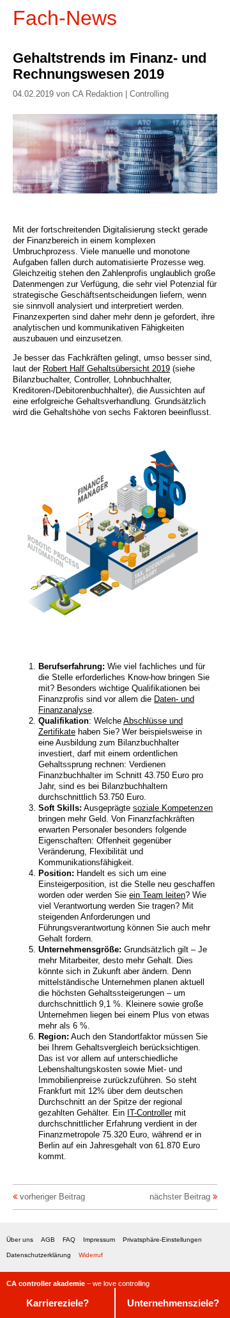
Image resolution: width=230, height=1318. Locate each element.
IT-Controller (149, 1113)
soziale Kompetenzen (173, 808)
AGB (48, 1239)
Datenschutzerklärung (38, 1254)
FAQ (69, 1239)
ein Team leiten (157, 895)
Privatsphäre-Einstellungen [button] (162, 1239)
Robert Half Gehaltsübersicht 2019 (106, 368)
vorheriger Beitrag (52, 1196)
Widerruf (91, 1254)
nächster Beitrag (180, 1196)
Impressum (99, 1239)
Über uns (19, 1239)
